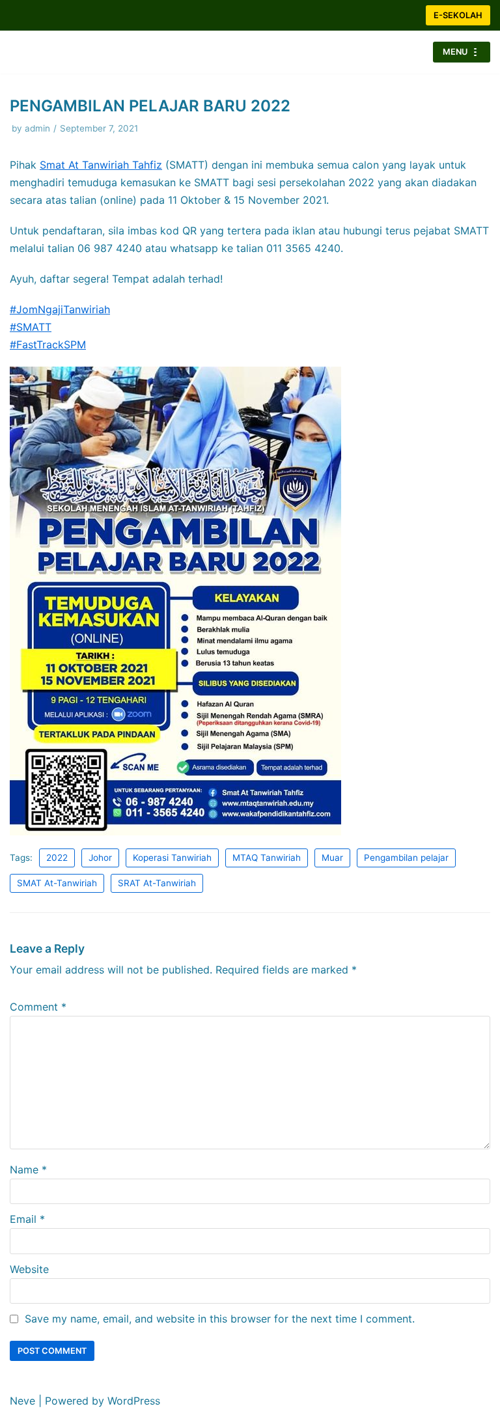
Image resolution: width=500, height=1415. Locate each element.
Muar (332, 852)
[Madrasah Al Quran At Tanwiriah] (49, 49)
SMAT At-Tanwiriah (57, 878)
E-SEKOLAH (458, 15)
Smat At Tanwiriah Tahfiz (101, 159)
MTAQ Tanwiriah (266, 852)
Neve (22, 1400)
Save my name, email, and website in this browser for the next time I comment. (220, 1313)
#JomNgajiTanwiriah (60, 304)
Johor (100, 852)
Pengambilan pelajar (406, 852)
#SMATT (30, 321)
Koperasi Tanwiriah (172, 852)
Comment (38, 1001)
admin (37, 123)
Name (28, 1164)
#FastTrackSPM (48, 339)
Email (27, 1213)
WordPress (133, 1400)
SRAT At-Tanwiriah (157, 878)
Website (29, 1263)
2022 (57, 852)
